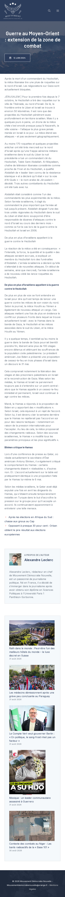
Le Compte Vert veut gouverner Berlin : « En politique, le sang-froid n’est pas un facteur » (32, 737)
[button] (49, 10)
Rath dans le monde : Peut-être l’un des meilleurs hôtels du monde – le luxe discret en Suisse (32, 652)
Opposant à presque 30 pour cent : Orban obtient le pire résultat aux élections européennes (31, 530)
